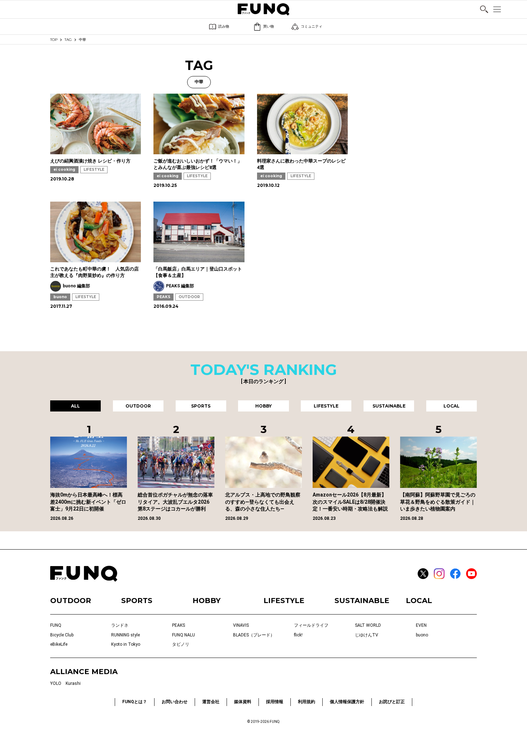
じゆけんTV (366, 634)
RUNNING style (125, 634)
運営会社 (210, 701)
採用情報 (274, 701)
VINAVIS (241, 625)
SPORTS (136, 600)
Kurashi (73, 683)
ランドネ (119, 625)
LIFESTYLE (94, 169)
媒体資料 (242, 701)
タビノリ (180, 644)
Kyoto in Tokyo (125, 644)
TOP (53, 39)
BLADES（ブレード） (254, 634)
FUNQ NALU (183, 634)
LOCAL (419, 600)
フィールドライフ (311, 625)
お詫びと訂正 (392, 701)
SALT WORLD (368, 625)
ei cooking (64, 169)
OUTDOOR (189, 297)
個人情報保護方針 (347, 701)
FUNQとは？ (134, 701)
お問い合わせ (174, 701)
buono (60, 297)
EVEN (421, 625)
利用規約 (306, 701)
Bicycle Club (61, 634)
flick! (298, 634)
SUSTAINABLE (361, 600)
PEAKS (163, 297)
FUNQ (55, 625)
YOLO (55, 683)
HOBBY (206, 600)
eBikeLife (58, 644)
